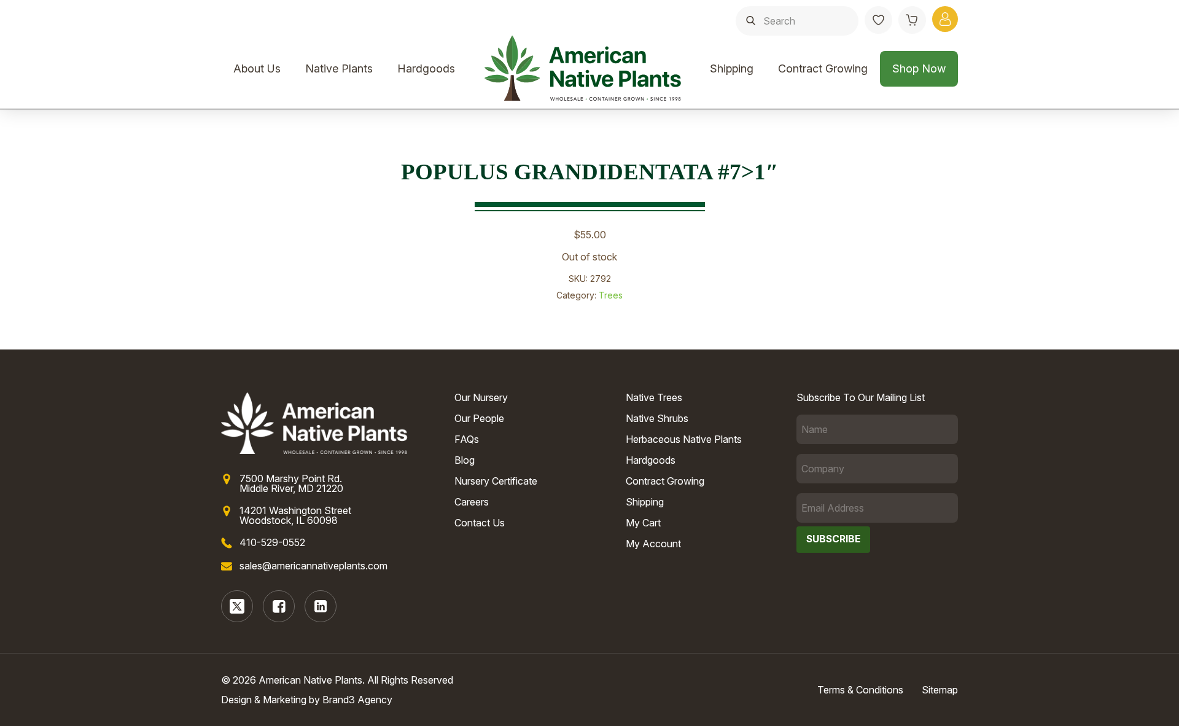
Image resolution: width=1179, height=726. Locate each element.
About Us (257, 68)
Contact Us (479, 523)
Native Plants (339, 68)
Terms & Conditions (860, 690)
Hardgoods (426, 68)
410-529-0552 (272, 542)
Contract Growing (823, 68)
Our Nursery (481, 397)
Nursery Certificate (495, 481)
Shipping (731, 68)
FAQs (466, 439)
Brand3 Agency (357, 699)
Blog (464, 460)
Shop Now (919, 68)
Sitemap (940, 690)
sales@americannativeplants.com (313, 566)
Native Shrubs (657, 418)
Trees (611, 295)
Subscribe (833, 539)
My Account (653, 543)
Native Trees (654, 397)
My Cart (643, 523)
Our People (479, 418)
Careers (471, 502)
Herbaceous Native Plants (684, 439)
